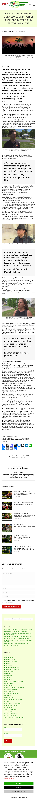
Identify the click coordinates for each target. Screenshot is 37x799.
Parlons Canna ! (9, 697)
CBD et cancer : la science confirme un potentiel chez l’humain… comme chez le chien (24, 548)
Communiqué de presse (12, 667)
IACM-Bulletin (8, 685)
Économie (7, 677)
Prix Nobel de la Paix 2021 (12, 703)
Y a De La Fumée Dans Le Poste (14, 717)
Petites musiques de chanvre (13, 699)
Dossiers (7, 673)
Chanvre (7, 663)
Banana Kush (8, 657)
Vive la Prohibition (10, 715)
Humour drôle (8, 683)
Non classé (7, 695)
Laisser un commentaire (18, 457)
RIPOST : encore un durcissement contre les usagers (24, 525)
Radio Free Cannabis (10, 705)
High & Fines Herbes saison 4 (13, 681)
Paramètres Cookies (18, 792)
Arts (5, 655)
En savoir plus (9, 779)
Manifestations (9, 691)
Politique (7, 701)
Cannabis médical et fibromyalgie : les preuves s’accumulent (22, 537)
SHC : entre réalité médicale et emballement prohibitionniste (24, 503)
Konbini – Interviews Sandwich (14, 687)
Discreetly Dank (9, 671)
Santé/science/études (11, 709)
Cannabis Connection (11, 661)
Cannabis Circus (9, 659)
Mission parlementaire (11, 693)
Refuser (18, 788)
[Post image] (7, 495)
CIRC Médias (8, 665)
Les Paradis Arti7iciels (11, 689)
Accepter (19, 783)
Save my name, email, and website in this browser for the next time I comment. (18, 601)
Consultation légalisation (12, 669)
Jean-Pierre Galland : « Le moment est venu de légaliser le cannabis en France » (24, 493)
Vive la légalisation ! (10, 713)
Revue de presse (16, 456)
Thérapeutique (9, 711)
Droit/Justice (8, 675)
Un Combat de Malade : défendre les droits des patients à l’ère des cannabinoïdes (24, 515)
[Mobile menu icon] (34, 5)
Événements (8, 679)
